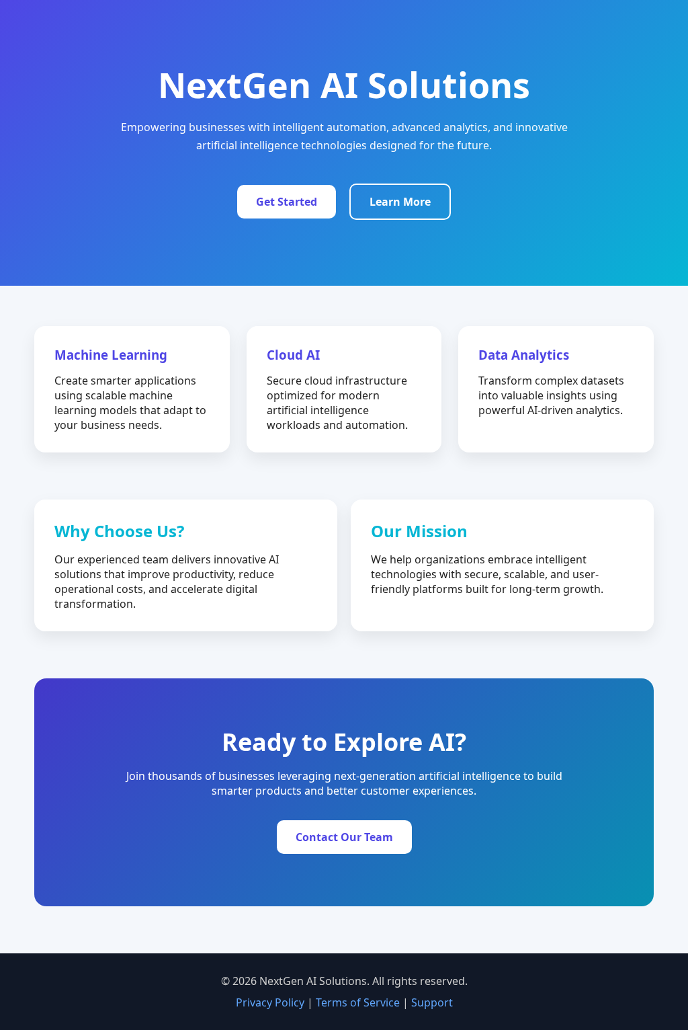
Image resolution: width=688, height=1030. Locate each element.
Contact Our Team (344, 837)
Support (432, 1002)
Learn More (400, 201)
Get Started (286, 201)
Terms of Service (358, 1002)
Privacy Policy (270, 1002)
